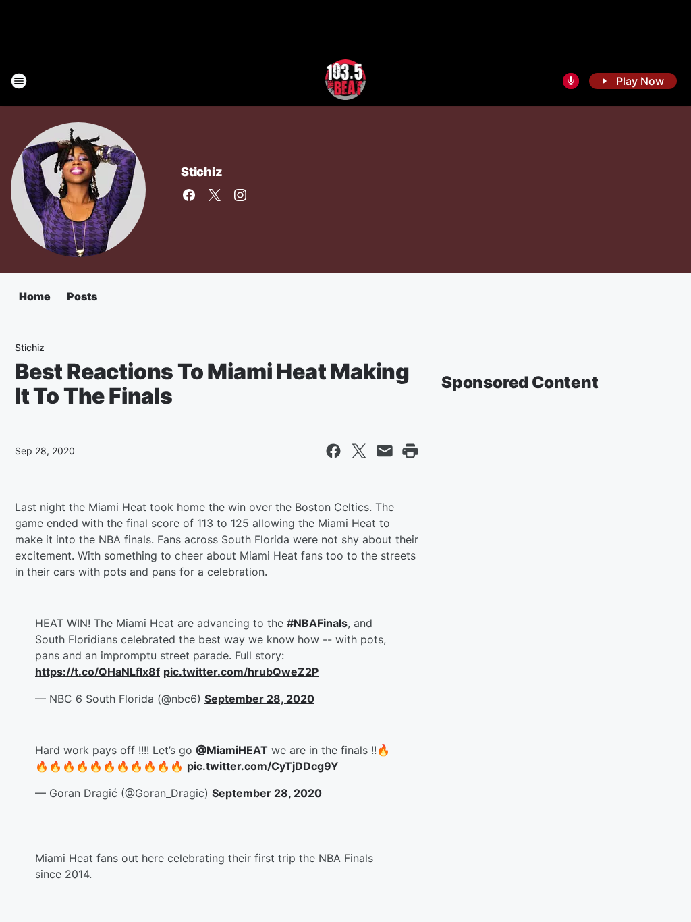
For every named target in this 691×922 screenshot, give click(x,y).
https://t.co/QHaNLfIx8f (97, 671)
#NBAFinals (317, 623)
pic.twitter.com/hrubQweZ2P (241, 671)
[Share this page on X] (359, 450)
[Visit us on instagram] (240, 195)
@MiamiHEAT (232, 750)
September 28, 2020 (259, 698)
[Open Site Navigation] (19, 81)
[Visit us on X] (214, 195)
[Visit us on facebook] (189, 195)
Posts (82, 296)
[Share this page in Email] (384, 450)
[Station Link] (345, 81)
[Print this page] (410, 450)
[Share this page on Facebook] (333, 450)
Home (35, 296)
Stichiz (202, 172)
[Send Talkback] (571, 81)
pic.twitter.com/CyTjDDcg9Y (263, 766)
